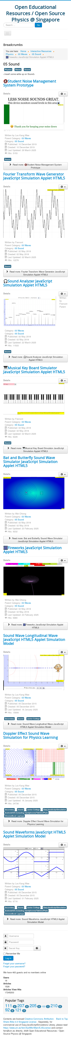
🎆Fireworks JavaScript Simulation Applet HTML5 (32, 549)
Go (38, 25)
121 (18, 1010)
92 (7, 1009)
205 (33, 1005)
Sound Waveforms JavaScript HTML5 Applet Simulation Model (34, 833)
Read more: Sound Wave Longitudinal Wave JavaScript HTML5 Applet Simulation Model (37, 725)
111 (8, 1005)
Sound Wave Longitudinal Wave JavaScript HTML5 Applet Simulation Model (34, 639)
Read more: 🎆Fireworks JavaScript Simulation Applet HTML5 (37, 626)
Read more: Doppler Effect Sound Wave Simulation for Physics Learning (37, 823)
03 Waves (26, 138)
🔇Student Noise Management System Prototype (29, 83)
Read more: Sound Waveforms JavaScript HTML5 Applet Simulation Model (37, 920)
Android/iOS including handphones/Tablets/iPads (26, 812)
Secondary (9, 718)
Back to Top (62, 1018)
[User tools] (63, 94)
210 (54, 1005)
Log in (8, 958)
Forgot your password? (14, 966)
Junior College (33, 718)
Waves (18, 69)
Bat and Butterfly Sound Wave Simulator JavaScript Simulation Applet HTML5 (30, 461)
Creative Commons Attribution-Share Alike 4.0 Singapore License (28, 1020)
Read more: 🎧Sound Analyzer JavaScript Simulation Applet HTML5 (37, 358)
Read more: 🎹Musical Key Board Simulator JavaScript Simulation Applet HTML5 (37, 450)
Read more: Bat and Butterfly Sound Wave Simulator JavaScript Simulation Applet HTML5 (36, 540)
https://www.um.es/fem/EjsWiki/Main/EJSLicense (27, 1027)
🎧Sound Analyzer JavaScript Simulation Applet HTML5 (27, 282)
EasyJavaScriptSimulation (54, 809)
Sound (27, 69)
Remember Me (13, 953)
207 (20, 1005)
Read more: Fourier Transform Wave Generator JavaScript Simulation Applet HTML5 (37, 273)
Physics (8, 69)
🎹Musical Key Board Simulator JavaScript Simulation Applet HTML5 (34, 369)
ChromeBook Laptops (14, 816)
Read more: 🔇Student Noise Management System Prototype (37, 166)
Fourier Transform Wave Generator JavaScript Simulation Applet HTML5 (34, 175)
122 (43, 1006)
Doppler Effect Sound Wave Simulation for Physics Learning (30, 735)
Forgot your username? (14, 963)
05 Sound (19, 141)
